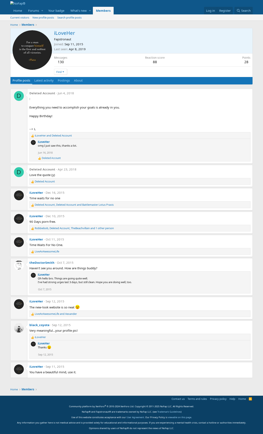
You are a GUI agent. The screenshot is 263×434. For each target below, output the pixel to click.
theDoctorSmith (41, 262)
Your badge (56, 10)
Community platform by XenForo (101, 406)
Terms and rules (197, 399)
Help (232, 399)
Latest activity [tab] (44, 80)
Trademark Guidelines (169, 411)
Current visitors (19, 17)
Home (17, 10)
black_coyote (39, 325)
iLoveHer (44, 142)
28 (246, 62)
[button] (42, 10)
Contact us (178, 399)
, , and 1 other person (74, 228)
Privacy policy (218, 399)
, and (74, 204)
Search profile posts (69, 17)
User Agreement (135, 417)
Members (103, 10)
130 (61, 62)
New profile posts (43, 17)
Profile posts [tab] (21, 80)
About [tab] (78, 80)
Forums (33, 10)
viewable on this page (179, 417)
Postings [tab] (64, 80)
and (53, 135)
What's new (78, 10)
